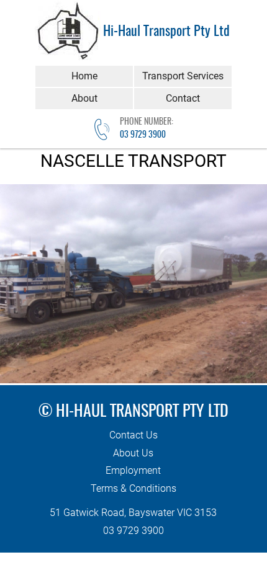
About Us (133, 453)
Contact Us (133, 435)
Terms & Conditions (133, 488)
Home (84, 76)
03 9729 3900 (143, 135)
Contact (183, 98)
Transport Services (183, 76)
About (84, 98)
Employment (133, 470)
